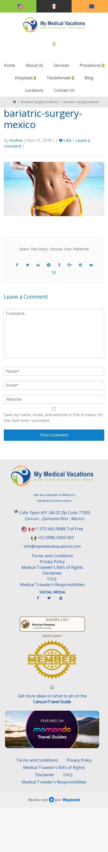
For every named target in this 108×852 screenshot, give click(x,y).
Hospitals (24, 78)
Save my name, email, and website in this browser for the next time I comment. (53, 417)
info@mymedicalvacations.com (52, 546)
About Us (34, 65)
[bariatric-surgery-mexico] (54, 188)
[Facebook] (40, 600)
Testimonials (59, 78)
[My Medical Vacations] (54, 25)
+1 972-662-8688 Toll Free (58, 529)
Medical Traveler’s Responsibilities (52, 584)
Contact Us (64, 90)
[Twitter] (51, 600)
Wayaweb (71, 799)
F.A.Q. (52, 579)
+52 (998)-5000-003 (56, 537)
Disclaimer (52, 573)
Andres (16, 140)
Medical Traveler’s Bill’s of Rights (52, 567)
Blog (89, 78)
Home (9, 65)
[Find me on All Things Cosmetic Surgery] (52, 662)
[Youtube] (63, 600)
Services (61, 65)
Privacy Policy (52, 561)
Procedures (91, 65)
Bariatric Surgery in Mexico (40, 102)
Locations (34, 90)
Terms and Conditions (52, 556)
